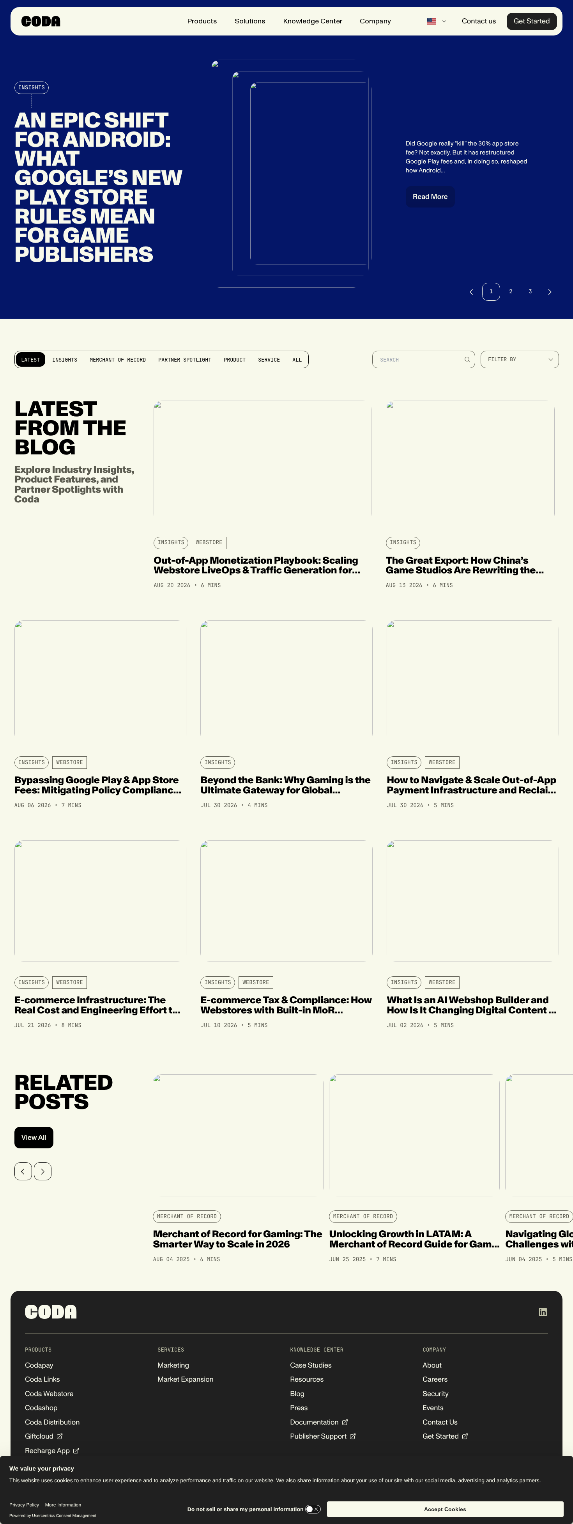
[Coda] (40, 21)
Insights (31, 87)
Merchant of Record (187, 1216)
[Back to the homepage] (51, 1312)
